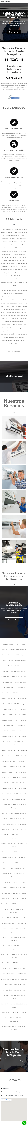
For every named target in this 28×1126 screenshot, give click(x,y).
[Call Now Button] (24, 1123)
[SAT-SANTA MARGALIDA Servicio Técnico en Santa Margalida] (5, 1)
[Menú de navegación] (25, 1)
